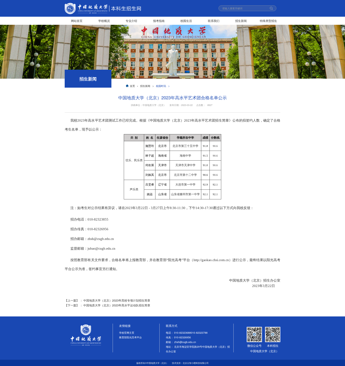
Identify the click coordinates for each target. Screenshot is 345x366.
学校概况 (104, 21)
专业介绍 (131, 21)
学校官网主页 (126, 332)
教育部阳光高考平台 (130, 337)
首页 (132, 86)
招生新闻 (241, 21)
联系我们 (213, 21)
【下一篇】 (107, 305)
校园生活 (186, 21)
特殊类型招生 (268, 21)
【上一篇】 (107, 300)
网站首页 (76, 21)
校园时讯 (161, 86)
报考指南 (159, 21)
